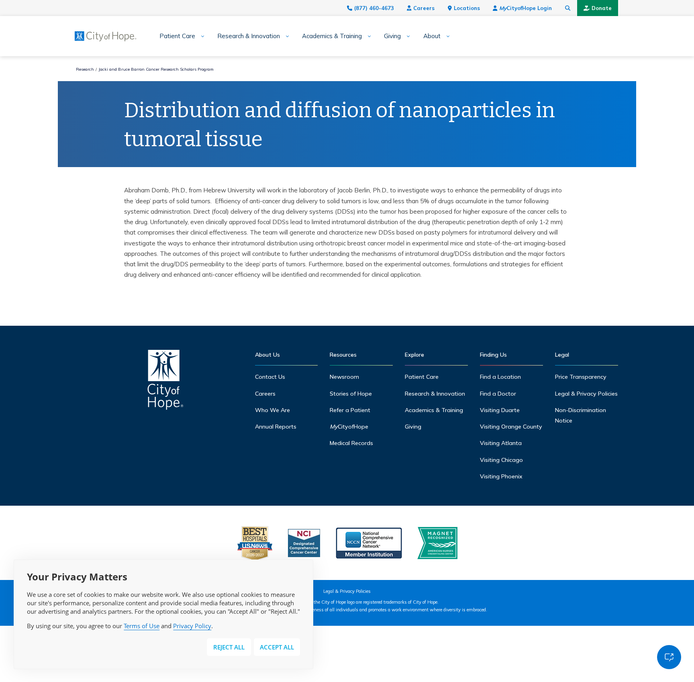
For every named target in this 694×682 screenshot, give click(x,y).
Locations (467, 8)
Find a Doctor (498, 393)
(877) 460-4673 (374, 8)
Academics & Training (332, 36)
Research (85, 69)
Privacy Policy (192, 626)
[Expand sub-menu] (199, 36)
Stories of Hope (351, 393)
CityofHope (349, 426)
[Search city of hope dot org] (568, 8)
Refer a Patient (350, 410)
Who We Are (272, 410)
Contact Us (270, 376)
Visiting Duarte (500, 410)
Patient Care (177, 36)
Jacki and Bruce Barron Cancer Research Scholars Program (156, 69)
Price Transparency (580, 376)
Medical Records (351, 443)
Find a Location (500, 376)
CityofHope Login (525, 8)
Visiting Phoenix (501, 476)
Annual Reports (275, 426)
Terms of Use (141, 626)
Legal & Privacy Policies (586, 393)
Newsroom (344, 376)
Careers (424, 8)
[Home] (165, 382)
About (432, 36)
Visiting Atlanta (501, 443)
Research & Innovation (248, 36)
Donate (602, 8)
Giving (392, 36)
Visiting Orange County (511, 426)
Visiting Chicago (501, 460)
